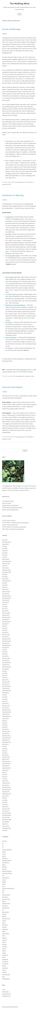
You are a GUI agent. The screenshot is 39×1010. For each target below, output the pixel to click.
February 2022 (6, 563)
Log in (3, 989)
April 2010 (4, 804)
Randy (6, 38)
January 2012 (5, 759)
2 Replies (4, 391)
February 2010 (6, 809)
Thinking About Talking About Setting (12, 507)
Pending (4, 938)
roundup (4, 946)
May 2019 (4, 587)
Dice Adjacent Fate (13, 524)
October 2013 (5, 714)
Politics (4, 942)
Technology (5, 963)
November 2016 (6, 641)
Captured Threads (7, 873)
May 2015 (4, 675)
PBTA (3, 935)
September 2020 (6, 572)
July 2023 (4, 557)
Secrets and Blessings (11, 29)
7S (2, 847)
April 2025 (4, 550)
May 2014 (4, 699)
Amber (4, 852)
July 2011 (4, 772)
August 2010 (5, 796)
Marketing (5, 925)
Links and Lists (6, 918)
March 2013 (5, 729)
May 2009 (4, 824)
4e (2, 843)
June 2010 (4, 800)
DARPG (4, 882)
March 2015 (5, 679)
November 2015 (6, 662)
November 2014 (6, 686)
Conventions (5, 877)
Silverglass (5, 955)
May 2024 (4, 555)
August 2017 (5, 623)
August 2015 (5, 669)
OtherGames (5, 933)
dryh (3, 886)
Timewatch (8, 217)
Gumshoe (4, 905)
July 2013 (4, 720)
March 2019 (5, 589)
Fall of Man (8, 322)
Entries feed (5, 991)
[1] (14, 46)
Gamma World (6, 895)
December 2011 (6, 761)
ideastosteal (5, 912)
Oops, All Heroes (6, 503)
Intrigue (4, 914)
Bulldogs (4, 867)
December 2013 (6, 710)
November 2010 (6, 789)
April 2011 (4, 778)
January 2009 (5, 826)
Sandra (4, 524)
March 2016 (5, 656)
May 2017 (4, 630)
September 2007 (6, 828)
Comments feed (6, 994)
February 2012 (6, 757)
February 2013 (6, 731)
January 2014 (5, 707)
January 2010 (5, 811)
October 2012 (5, 740)
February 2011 (6, 783)
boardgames (5, 862)
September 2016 (6, 645)
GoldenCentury (6, 903)
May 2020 (4, 576)
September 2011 (6, 768)
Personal (4, 940)
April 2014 (4, 701)
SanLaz (4, 948)
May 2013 (4, 725)
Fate (31, 182)
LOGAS (4, 920)
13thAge (4, 841)
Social (3, 957)
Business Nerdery (7, 871)
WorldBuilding (6, 979)
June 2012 (4, 748)
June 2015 (4, 673)
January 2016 (5, 660)
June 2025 (4, 548)
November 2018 (6, 598)
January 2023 (5, 559)
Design (4, 884)
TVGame (4, 972)
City (3, 875)
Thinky (4, 970)
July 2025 (4, 546)
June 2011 (4, 774)
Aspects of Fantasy (11, 337)
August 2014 (5, 692)
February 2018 (6, 613)
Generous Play (6, 899)
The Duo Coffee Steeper (12, 255)
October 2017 (5, 619)
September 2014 (6, 690)
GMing (4, 901)
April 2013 (4, 727)
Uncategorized (19, 182)
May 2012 (4, 750)
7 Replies (4, 33)
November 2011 (6, 763)
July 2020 (4, 574)
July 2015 (4, 671)
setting (4, 953)
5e (2, 845)
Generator (5, 897)
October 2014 (5, 688)
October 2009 (5, 817)
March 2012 (5, 755)
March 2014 (5, 703)
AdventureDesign (7, 849)
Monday (4, 927)
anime (4, 854)
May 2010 (4, 802)
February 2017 (6, 634)
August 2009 (5, 821)
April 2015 (4, 677)
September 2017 (6, 621)
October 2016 (5, 643)
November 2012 (6, 738)
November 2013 (6, 712)
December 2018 (6, 595)
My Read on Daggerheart (19, 527)
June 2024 (4, 552)
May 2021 (4, 565)
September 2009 (6, 819)
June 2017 (4, 628)
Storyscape (23, 369)
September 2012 (6, 742)
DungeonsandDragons (8, 888)
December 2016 (6, 639)
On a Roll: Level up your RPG (14, 294)
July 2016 (4, 649)
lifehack (4, 916)
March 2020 (5, 578)
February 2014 (6, 705)
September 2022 (6, 561)
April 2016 (4, 654)
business (4, 869)
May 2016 (4, 651)
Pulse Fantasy (9, 277)
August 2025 (5, 544)
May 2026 (4, 540)
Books (4, 864)
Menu (19, 14)
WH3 (3, 976)
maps (3, 923)
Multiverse (5, 929)
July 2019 (4, 583)
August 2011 (5, 770)
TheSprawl (5, 968)
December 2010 (6, 787)
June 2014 (4, 697)
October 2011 (5, 765)
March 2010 (5, 806)
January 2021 (5, 568)
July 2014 (4, 694)
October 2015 (5, 664)
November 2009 (6, 815)
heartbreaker (5, 908)
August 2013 (5, 718)
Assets (4, 856)
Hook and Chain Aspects (12, 387)
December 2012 (6, 735)
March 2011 (5, 781)
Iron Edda (8, 234)
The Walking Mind (19, 3)
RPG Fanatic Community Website (15, 305)
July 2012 (4, 746)
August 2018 (5, 602)
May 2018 (4, 608)
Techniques (5, 961)
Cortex (4, 880)
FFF (3, 892)
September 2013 (6, 716)
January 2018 (5, 615)
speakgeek (5, 959)
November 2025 (6, 542)
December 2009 (6, 813)
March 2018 (5, 611)
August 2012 (5, 744)
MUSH (4, 931)
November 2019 (6, 580)
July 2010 (4, 798)
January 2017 (5, 636)
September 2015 (6, 667)
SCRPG (4, 951)
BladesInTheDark (6, 860)
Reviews (4, 944)
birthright (4, 858)
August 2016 (5, 647)
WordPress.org (6, 996)
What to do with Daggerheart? (10, 509)
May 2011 (4, 776)
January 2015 (5, 684)
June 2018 (4, 606)
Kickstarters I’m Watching (12, 195)
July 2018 (4, 604)
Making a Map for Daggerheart (10, 505)
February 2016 (6, 658)
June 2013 (4, 722)
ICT (3, 910)
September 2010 (6, 793)
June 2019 (4, 585)
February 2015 (6, 682)
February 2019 (6, 591)
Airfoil (10, 348)
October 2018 (5, 600)
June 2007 (4, 830)
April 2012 (4, 753)
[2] (30, 81)
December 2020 (6, 570)
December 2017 (6, 617)
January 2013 (5, 733)
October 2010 (5, 791)
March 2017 (5, 632)
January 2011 (5, 785)
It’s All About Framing (8, 501)
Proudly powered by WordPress (10, 1006)
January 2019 (5, 593)
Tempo (4, 966)
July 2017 (4, 626)
